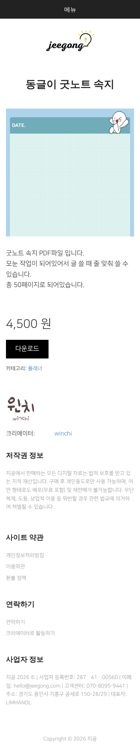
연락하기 (15, 622)
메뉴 (70, 9)
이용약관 (15, 567)
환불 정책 (16, 578)
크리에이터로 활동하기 (30, 633)
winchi (63, 433)
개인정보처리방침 (25, 555)
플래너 (35, 369)
